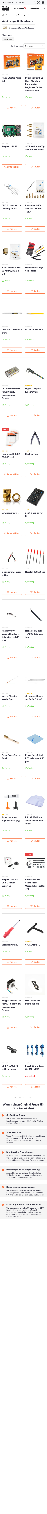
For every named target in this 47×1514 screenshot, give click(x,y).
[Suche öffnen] (34, 2)
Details (37, 1086)
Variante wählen (11, 166)
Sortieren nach (17, 46)
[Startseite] (3, 14)
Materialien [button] (34, 8)
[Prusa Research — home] (5, 8)
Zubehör (11, 15)
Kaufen (13, 107)
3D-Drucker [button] (20, 8)
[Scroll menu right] (44, 8)
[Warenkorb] (43, 2)
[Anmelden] (38, 2)
